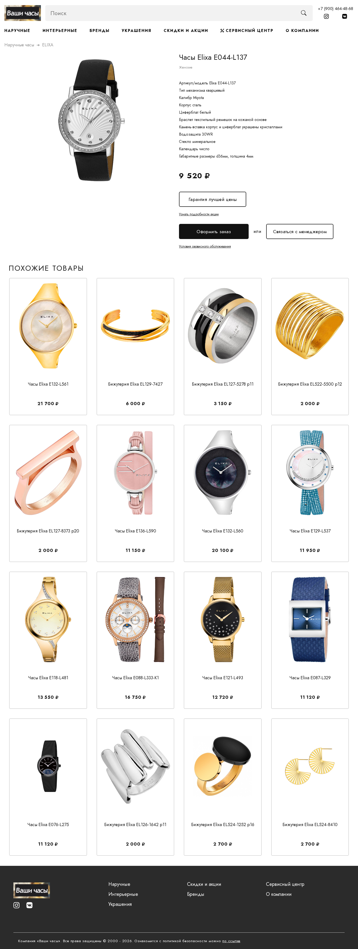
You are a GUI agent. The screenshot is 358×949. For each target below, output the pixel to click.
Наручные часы (19, 45)
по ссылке (231, 941)
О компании (302, 30)
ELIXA (47, 45)
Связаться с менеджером (300, 229)
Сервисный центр (248, 30)
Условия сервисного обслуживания (205, 246)
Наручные (17, 30)
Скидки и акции (186, 30)
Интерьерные (60, 30)
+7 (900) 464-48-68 (335, 8)
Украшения (136, 30)
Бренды (100, 30)
